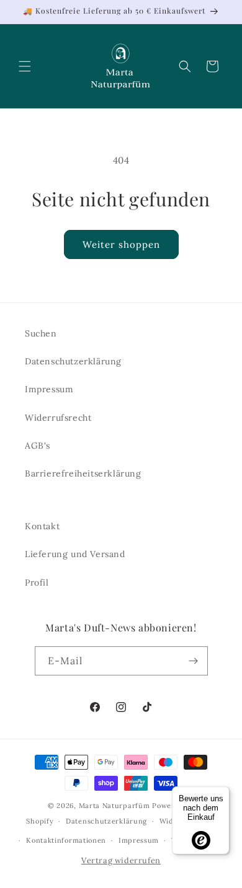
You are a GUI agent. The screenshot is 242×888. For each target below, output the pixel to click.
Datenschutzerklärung (73, 361)
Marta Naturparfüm (114, 805)
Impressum (49, 389)
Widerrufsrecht (58, 417)
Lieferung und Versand (75, 554)
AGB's (37, 445)
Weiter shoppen (121, 244)
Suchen (41, 333)
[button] (24, 66)
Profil (37, 582)
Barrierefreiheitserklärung (83, 473)
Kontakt (42, 526)
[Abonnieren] (193, 660)
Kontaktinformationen (66, 840)
